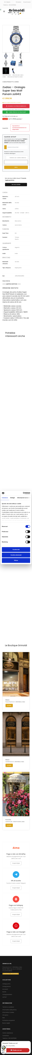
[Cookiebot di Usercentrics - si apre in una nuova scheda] (23, 493)
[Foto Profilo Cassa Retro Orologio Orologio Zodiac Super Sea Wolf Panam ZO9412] (20, 56)
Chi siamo (18, 2)
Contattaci (5, 1035)
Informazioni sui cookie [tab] (24, 497)
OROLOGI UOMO (6, 75)
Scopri (9, 705)
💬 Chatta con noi (16, 1050)
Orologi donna (6, 986)
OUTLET (4, 997)
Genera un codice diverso (17, 158)
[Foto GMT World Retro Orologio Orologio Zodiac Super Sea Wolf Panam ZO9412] (20, 63)
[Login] (16, 14)
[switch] (27, 531)
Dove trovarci (27, 2)
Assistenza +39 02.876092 (11, 973)
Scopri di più (16, 863)
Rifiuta (16, 560)
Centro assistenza (7, 1033)
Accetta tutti (16, 549)
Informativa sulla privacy (9, 1010)
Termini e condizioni (8, 1007)
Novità (4, 992)
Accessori (5, 989)
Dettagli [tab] (12, 497)
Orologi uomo (6, 984)
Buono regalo (6, 1023)
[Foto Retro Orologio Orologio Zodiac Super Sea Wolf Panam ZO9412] (13, 56)
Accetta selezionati (16, 555)
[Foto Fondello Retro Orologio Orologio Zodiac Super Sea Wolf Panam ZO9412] (5, 63)
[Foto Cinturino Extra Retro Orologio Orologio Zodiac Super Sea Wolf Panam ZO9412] (13, 70)
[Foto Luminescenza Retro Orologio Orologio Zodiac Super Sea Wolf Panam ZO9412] (5, 70)
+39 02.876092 (12, 1038)
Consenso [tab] (5, 497)
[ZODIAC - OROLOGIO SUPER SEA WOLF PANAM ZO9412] (5, 56)
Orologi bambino (7, 994)
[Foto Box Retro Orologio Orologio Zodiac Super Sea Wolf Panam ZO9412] (13, 63)
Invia (16, 167)
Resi (3, 1018)
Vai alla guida (16, 184)
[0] (19, 14)
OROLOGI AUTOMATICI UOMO (15, 77)
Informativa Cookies (8, 1012)
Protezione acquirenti (8, 1020)
